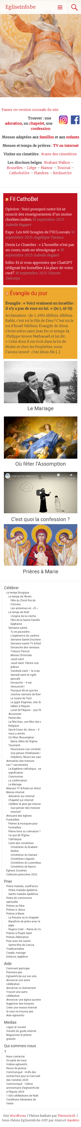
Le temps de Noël (18, 612)
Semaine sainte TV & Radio (27, 643)
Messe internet (15, 792)
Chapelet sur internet (20, 800)
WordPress (18, 1116)
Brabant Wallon (57, 162)
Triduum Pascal (20, 651)
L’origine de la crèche (23, 616)
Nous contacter (15, 1056)
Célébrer (11, 587)
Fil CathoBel (24, 199)
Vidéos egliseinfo (16, 1064)
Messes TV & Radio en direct (23, 788)
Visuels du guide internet (21, 1031)
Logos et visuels (16, 1027)
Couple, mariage (16, 952)
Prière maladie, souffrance (22, 886)
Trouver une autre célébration (16, 993)
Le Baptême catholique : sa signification (24, 770)
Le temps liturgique (17, 592)
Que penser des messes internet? (25, 809)
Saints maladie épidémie (23, 894)
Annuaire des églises (19, 815)
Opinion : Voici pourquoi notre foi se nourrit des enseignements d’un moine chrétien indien (38, 214)
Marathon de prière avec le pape (24, 923)
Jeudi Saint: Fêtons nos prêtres (25, 665)
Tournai (63, 168)
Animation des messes (20, 760)
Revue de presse (16, 1068)
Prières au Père (15, 905)
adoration (13, 123)
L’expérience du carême (25, 635)
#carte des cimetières (59, 154)
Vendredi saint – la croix (25, 670)
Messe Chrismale (21, 655)
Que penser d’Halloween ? (26, 753)
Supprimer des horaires (20, 1003)
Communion (15, 776)
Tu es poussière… (21, 631)
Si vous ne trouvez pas (19, 1011)
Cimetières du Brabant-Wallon (24, 849)
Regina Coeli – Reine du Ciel (25, 929)
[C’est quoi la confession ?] (40, 493)
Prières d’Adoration (17, 937)
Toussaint (14, 745)
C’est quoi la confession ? (40, 519)
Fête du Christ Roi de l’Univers (23, 602)
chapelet (36, 123)
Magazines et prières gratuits (19, 1036)
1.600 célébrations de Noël (22, 1095)
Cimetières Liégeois (23, 858)
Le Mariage (40, 408)
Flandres (41, 173)
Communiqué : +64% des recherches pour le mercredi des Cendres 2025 (23, 1076)
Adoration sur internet (21, 796)
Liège (32, 168)
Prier (8, 881)
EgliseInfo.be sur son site (21, 976)
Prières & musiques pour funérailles (23, 825)
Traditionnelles (15, 948)
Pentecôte (14, 717)
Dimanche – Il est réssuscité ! (21, 684)
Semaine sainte (17, 627)
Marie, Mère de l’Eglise (24, 741)
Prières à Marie (40, 572)
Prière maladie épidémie (22, 890)
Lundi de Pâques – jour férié (27, 710)
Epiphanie (16, 623)
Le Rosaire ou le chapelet (23, 917)
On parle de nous (16, 1060)
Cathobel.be (19, 173)
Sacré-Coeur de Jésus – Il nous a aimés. (23, 731)
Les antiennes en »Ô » (24, 608)
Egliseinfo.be (20, 7)
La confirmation (17, 780)
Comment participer (18, 968)
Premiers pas (14, 972)
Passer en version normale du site (30, 109)
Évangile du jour (29, 293)
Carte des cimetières (21, 843)
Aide (8, 963)
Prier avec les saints (18, 941)
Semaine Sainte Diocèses (26, 639)
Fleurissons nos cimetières (27, 749)
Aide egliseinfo (15, 1015)
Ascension (14, 714)
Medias (10, 1022)
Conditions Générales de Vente (21, 1101)
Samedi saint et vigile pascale (23, 676)
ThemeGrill (66, 1116)
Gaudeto (73, 1120)
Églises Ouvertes (16, 870)
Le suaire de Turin (21, 698)
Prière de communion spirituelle (19, 899)
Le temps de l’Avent (20, 596)
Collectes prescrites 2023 (21, 874)
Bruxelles (15, 168)
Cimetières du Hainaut (24, 854)
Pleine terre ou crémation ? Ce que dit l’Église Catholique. (24, 835)
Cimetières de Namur (23, 866)
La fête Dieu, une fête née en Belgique (25, 723)
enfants (72, 137)
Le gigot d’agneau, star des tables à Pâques (27, 704)
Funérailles (12, 819)
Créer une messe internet (21, 1007)
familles (47, 137)
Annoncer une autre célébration (18, 982)
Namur (47, 168)
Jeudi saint (17, 659)
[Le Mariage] (40, 382)
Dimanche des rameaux (25, 647)
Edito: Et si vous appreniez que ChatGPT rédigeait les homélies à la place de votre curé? (39, 267)
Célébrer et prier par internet (24, 804)
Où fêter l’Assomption (40, 464)
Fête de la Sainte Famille (25, 620)
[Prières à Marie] (40, 545)
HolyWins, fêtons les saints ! (28, 757)
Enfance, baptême (17, 956)
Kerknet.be (62, 173)
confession (40, 128)
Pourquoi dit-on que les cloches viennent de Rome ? (27, 692)
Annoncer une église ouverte (23, 999)
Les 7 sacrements (17, 764)
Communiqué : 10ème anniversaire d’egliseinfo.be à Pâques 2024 (22, 1087)
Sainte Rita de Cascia (21, 944)
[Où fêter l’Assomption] (40, 437)
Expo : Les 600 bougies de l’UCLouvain (37, 232)
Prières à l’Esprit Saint (19, 933)
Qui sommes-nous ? (20, 1048)
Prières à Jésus (15, 909)
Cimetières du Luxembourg (27, 862)
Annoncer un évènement (21, 988)
